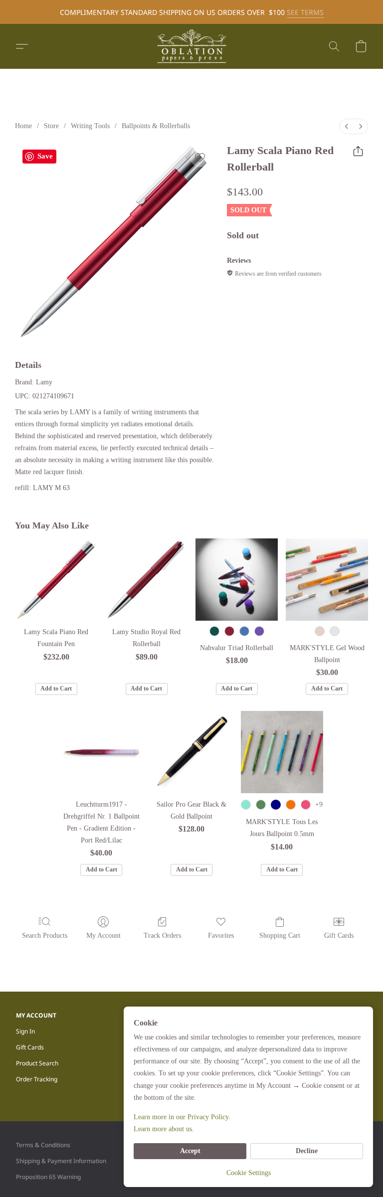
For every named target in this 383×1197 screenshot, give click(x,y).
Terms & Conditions (43, 1145)
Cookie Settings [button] (248, 1173)
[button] (191, 46)
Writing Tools (90, 126)
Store (51, 126)
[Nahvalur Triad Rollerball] (236, 579)
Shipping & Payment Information (61, 1161)
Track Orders (162, 935)
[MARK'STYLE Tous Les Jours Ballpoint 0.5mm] (282, 752)
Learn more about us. (164, 1129)
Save (45, 156)
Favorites (221, 935)
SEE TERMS (305, 12)
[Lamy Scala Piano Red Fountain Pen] (56, 579)
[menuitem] (347, 126)
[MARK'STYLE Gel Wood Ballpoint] (327, 579)
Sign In (25, 1031)
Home (23, 126)
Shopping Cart (279, 935)
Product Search (37, 1063)
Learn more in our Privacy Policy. (182, 1117)
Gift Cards (339, 935)
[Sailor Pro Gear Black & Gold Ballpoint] (192, 752)
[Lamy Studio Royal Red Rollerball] (146, 579)
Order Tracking (36, 1079)
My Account (103, 935)
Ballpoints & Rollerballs (156, 126)
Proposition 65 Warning (48, 1177)
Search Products (44, 935)
